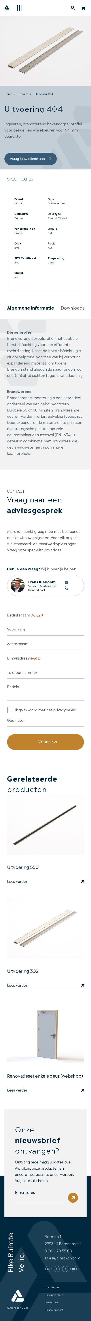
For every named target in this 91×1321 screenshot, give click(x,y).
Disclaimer (52, 1287)
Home (8, 94)
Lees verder (17, 881)
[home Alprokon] (6, 8)
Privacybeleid (54, 1295)
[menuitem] (73, 8)
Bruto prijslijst (54, 1310)
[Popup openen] (73, 8)
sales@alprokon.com (62, 1258)
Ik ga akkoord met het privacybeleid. (46, 709)
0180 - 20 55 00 (58, 1250)
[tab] (30, 307)
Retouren (52, 1302)
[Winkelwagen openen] (84, 8)
